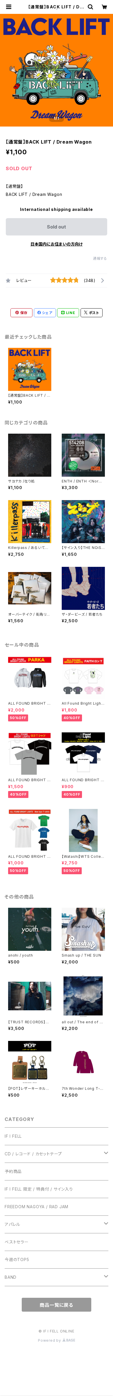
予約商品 (13, 1171)
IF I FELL (13, 1136)
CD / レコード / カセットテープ (33, 1153)
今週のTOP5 (17, 1259)
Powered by (50, 1340)
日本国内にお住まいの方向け (56, 244)
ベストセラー (17, 1241)
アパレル (12, 1224)
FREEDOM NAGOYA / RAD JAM (36, 1206)
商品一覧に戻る (56, 1305)
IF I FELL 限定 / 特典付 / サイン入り (39, 1189)
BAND (11, 1277)
